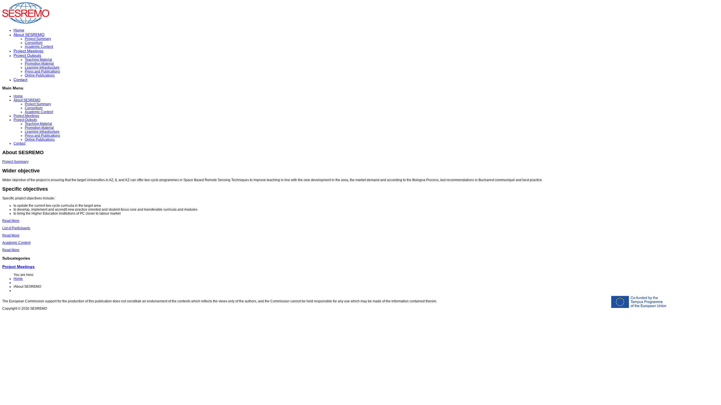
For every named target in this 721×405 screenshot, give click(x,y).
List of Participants (16, 228)
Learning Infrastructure (42, 67)
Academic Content (39, 47)
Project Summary (38, 39)
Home (19, 30)
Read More (10, 221)
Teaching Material (38, 60)
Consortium (34, 43)
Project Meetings (28, 51)
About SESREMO (29, 34)
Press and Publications (42, 71)
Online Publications (40, 75)
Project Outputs (27, 55)
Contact (20, 79)
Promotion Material (39, 64)
